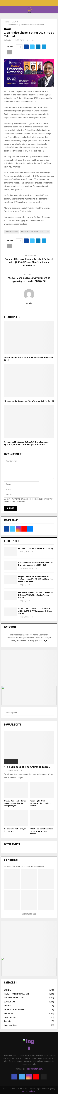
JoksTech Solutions (29, 1091)
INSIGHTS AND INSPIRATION (16, 994)
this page (43, 640)
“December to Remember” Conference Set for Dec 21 (29, 401)
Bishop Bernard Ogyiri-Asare (32, 232)
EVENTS (7, 29)
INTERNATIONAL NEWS (14, 998)
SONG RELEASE (11, 1017)
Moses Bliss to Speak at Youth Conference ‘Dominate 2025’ (28, 359)
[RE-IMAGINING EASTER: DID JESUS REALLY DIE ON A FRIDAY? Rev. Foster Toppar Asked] (10, 595)
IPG (48, 232)
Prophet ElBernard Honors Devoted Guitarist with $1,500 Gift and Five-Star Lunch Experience (29, 262)
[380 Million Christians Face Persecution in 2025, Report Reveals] (42, 818)
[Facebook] (14, 1076)
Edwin (8, 40)
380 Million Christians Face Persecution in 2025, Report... (41, 831)
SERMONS (8, 1013)
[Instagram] (29, 1076)
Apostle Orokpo (11, 232)
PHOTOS (8, 1006)
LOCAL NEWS (9, 1002)
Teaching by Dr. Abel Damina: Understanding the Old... (40, 803)
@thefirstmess (29, 914)
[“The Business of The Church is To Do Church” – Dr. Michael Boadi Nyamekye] (29, 747)
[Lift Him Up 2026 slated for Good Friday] (10, 551)
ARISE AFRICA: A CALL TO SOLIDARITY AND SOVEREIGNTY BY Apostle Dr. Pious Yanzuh (35, 611)
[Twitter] (22, 1076)
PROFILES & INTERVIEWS (15, 1010)
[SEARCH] (51, 712)
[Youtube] (36, 1076)
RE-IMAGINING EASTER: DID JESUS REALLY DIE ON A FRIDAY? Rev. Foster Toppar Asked (35, 595)
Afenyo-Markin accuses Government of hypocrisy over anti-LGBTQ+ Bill (29, 279)
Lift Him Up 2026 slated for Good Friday (35, 548)
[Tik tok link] (34, 3)
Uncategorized (10, 1025)
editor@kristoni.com (34, 1069)
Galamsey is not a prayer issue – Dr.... (15, 830)
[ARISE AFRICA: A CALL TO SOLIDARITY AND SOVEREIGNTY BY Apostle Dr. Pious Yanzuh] (10, 611)
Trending (8, 1021)
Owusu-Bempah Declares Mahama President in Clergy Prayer (15, 803)
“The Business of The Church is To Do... (27, 767)
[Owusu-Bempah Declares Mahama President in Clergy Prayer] (16, 790)
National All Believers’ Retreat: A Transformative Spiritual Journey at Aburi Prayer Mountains (27, 443)
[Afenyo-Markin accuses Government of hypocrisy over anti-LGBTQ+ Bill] (10, 565)
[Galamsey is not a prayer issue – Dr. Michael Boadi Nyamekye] (16, 818)
